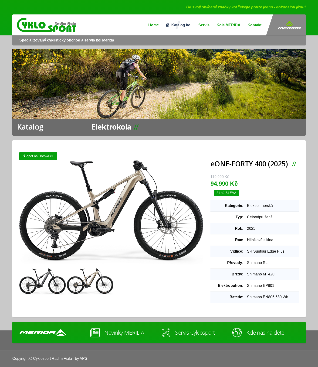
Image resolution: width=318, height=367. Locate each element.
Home (153, 25)
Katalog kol (180, 25)
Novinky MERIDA (124, 332)
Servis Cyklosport (195, 332)
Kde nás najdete (265, 332)
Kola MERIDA (228, 25)
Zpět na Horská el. (39, 156)
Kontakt (254, 25)
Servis (204, 25)
